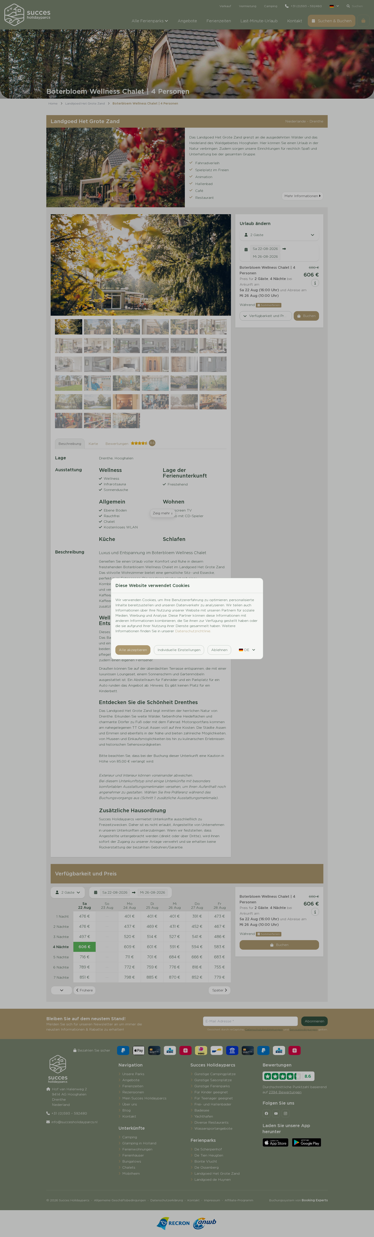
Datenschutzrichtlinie (192, 631)
